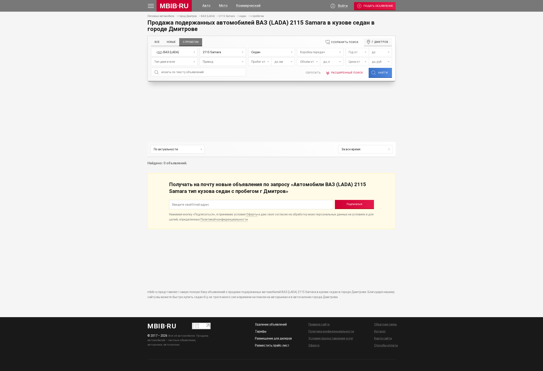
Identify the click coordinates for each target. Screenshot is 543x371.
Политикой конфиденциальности (224, 219)
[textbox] (174, 52)
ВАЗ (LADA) (208, 16)
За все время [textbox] (350, 149)
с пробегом (257, 16)
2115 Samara (227, 16)
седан (242, 16)
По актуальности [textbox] (166, 149)
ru (174, 6)
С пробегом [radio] (191, 41)
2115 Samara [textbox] (212, 52)
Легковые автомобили (160, 16)
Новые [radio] (171, 41)
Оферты (252, 214)
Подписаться (354, 204)
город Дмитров (188, 16)
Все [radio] (157, 41)
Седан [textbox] (255, 52)
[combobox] (174, 52)
